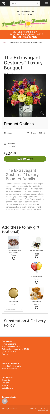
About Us (6, 380)
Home (4, 42)
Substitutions (7, 388)
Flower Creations (25, 23)
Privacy (5, 385)
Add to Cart (25, 159)
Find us (5, 354)
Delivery (5, 383)
